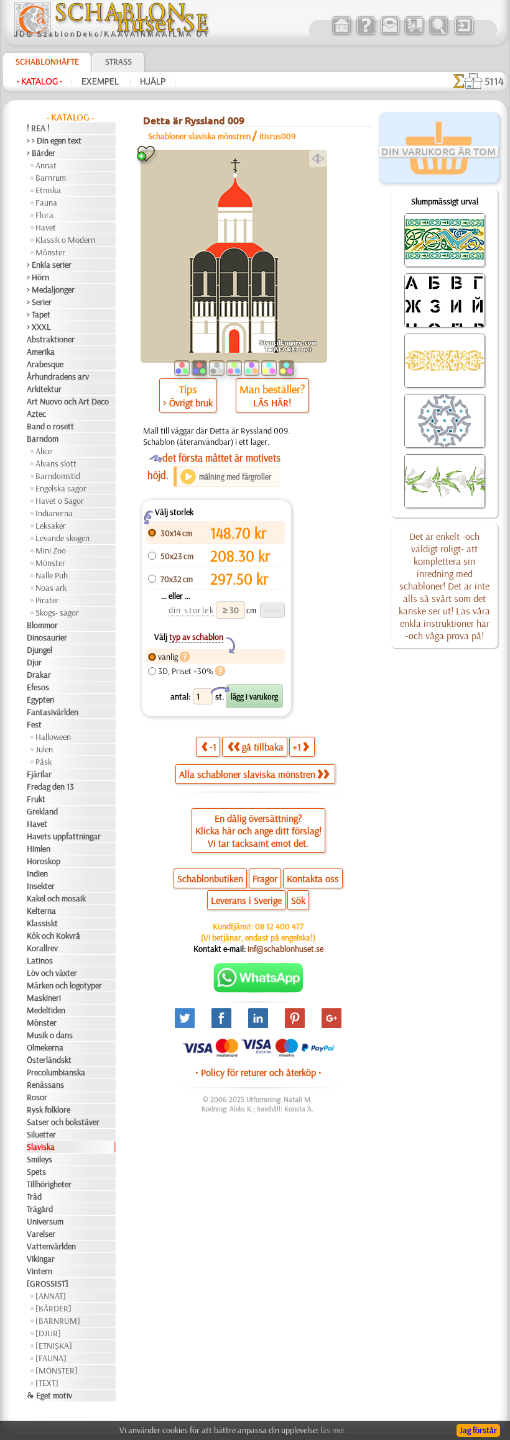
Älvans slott (55, 463)
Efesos (38, 687)
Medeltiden (46, 1010)
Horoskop (43, 861)
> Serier (39, 302)
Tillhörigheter (49, 1184)
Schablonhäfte (47, 61)
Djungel (39, 649)
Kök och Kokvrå (53, 935)
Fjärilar (39, 774)
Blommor (42, 625)
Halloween (53, 736)
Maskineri (44, 997)
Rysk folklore (48, 1109)
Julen (44, 749)
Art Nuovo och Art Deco (68, 401)
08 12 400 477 (279, 926)
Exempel (101, 81)
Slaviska (41, 1146)
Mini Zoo (50, 550)
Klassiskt (42, 923)
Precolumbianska (56, 1072)
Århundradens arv (58, 376)
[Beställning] (414, 33)
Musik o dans (50, 1035)
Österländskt (49, 1059)
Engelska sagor (60, 488)
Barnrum (50, 177)
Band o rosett (50, 426)
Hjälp (152, 81)
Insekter (41, 885)
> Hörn (38, 277)
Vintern (39, 1271)
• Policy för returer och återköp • (258, 1072)
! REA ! (38, 128)
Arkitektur (44, 388)
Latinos (40, 960)
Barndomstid (57, 475)
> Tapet (38, 314)
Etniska (48, 190)
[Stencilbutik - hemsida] (111, 34)
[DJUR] (48, 1333)
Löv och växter (52, 972)
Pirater (47, 600)
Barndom (42, 438)
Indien (37, 873)
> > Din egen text (54, 140)
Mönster (50, 252)
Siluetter (41, 1134)
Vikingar (41, 1258)
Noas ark (51, 587)
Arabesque (45, 364)
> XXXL (39, 326)
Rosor (37, 1097)
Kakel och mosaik (56, 898)
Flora (44, 215)
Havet (45, 227)
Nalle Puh (51, 575)
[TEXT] (46, 1382)
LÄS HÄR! (272, 402)
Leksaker (50, 525)
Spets (36, 1171)
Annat (46, 165)
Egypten (40, 699)
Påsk (43, 761)
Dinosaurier (47, 637)
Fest (34, 724)
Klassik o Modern (65, 239)
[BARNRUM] (57, 1320)
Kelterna (41, 910)
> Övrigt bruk (188, 402)
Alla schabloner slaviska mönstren (247, 774)
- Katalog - (39, 81)
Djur (34, 662)
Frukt (36, 798)
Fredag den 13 (50, 786)
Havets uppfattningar (64, 836)
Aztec (36, 413)
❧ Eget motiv (49, 1395)
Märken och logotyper (64, 985)
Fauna (46, 202)
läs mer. (333, 1430)
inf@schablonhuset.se (285, 948)
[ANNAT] (50, 1295)
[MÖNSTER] (56, 1370)
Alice (43, 451)
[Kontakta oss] (390, 33)
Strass (118, 61)
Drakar (39, 674)
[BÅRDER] (53, 1308)
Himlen (38, 848)
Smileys (39, 1159)
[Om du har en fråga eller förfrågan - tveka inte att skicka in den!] (258, 989)
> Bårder (41, 152)
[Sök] (438, 33)
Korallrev (42, 948)
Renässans (45, 1084)
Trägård (40, 1208)
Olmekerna (45, 1047)
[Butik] (341, 33)
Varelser (41, 1233)
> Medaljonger (51, 289)
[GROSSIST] (47, 1283)
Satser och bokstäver (63, 1122)
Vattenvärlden (51, 1246)
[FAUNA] (51, 1358)
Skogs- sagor (57, 612)
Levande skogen (62, 538)
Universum (45, 1221)
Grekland (42, 811)
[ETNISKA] (53, 1345)
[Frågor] (365, 33)
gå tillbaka (263, 747)
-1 (213, 747)
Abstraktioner (51, 339)
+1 (297, 747)
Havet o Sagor (59, 500)
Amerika (41, 351)
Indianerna (54, 513)
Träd (34, 1196)
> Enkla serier (49, 264)
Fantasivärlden (52, 712)
